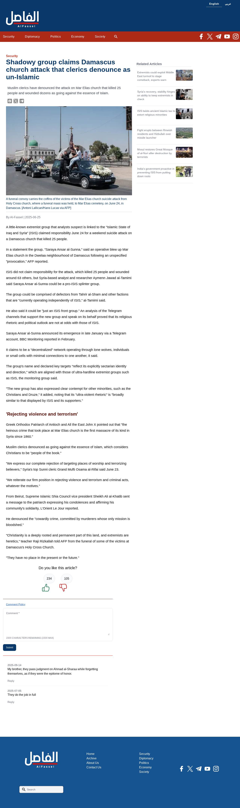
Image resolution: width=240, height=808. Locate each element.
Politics (55, 36)
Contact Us (93, 767)
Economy (77, 36)
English (214, 3)
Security (8, 36)
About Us (92, 762)
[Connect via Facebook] (10, 101)
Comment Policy (15, 604)
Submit (9, 647)
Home (90, 753)
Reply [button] (11, 680)
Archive (91, 758)
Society (100, 36)
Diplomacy (32, 36)
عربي (228, 3)
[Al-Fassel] (22, 19)
